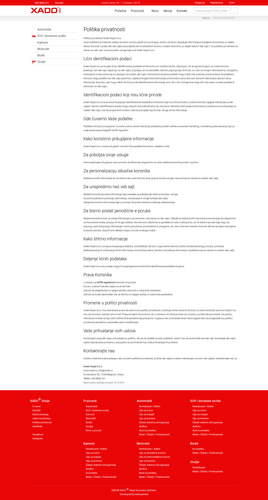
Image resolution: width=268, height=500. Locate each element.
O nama (36, 406)
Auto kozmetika (147, 430)
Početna (120, 11)
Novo (155, 11)
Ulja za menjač (146, 414)
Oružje (194, 462)
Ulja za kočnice (147, 418)
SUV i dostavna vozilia (205, 401)
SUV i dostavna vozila (97, 410)
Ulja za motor (146, 410)
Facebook (37, 434)
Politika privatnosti (42, 422)
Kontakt (59, 2)
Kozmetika (91, 473)
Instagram (37, 438)
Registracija (216, 2)
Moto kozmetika (147, 473)
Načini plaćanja (40, 414)
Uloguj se (199, 2)
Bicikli (89, 422)
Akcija (168, 11)
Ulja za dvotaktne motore (152, 452)
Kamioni (90, 414)
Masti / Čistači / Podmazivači (154, 434)
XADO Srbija (40, 400)
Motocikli (91, 418)
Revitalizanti (199, 467)
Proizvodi (138, 11)
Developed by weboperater (134, 494)
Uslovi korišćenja (41, 418)
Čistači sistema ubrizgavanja (154, 422)
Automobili (92, 406)
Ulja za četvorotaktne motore (154, 457)
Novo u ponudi (93, 430)
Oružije (89, 426)
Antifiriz (143, 426)
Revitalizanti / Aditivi (149, 406)
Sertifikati (37, 426)
